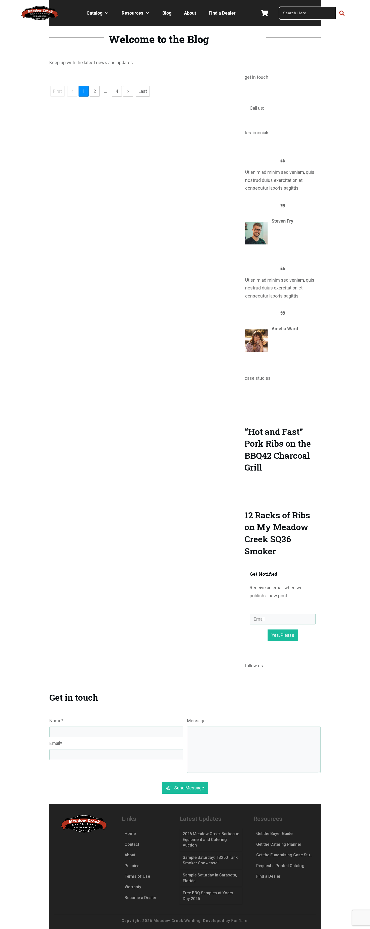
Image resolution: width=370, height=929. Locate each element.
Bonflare (239, 920)
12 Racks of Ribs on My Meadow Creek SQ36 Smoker (282, 521)
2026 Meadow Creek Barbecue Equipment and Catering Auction (211, 839)
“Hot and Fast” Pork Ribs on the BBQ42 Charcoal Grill (282, 438)
